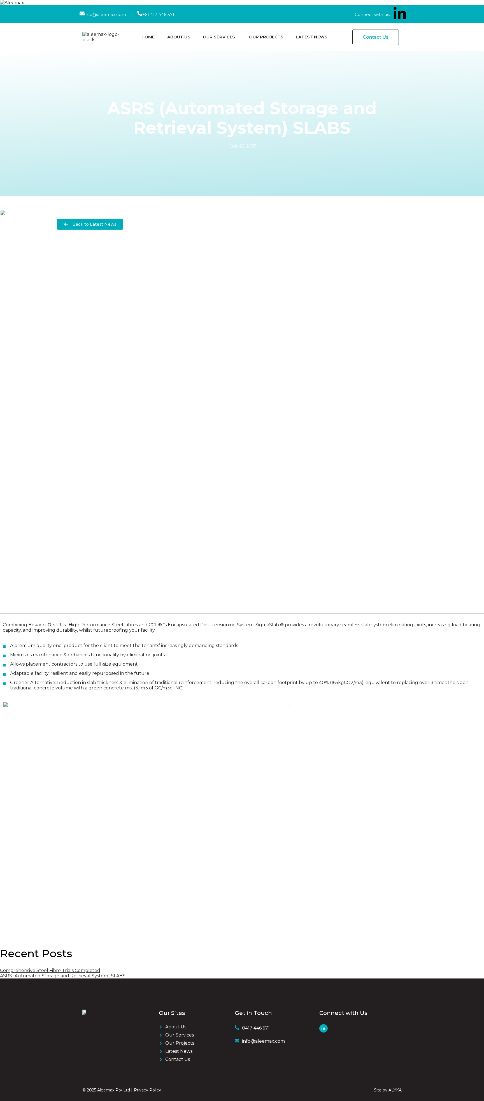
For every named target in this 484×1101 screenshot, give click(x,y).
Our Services (219, 37)
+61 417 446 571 (158, 14)
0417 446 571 (256, 1028)
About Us (178, 37)
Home (148, 37)
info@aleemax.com (105, 14)
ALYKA (395, 1090)
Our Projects (266, 37)
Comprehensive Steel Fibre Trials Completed (50, 970)
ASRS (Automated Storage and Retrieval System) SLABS (62, 975)
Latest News (311, 37)
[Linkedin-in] (400, 14)
